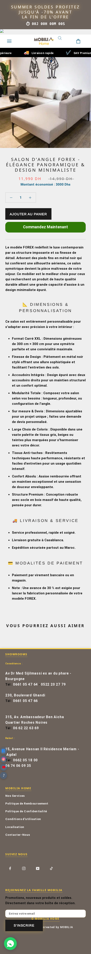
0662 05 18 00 (25, 760)
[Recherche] (63, 41)
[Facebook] (10, 868)
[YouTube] (37, 868)
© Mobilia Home (45, 918)
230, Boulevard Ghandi (25, 695)
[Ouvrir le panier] (81, 41)
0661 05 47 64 (25, 684)
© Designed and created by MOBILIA (45, 927)
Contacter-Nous (17, 834)
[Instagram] (23, 868)
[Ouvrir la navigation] (9, 41)
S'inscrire (24, 925)
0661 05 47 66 (25, 701)
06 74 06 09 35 (18, 766)
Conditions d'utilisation (23, 819)
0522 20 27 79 (53, 684)
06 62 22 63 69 (26, 728)
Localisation (14, 827)
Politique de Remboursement (26, 803)
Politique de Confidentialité (26, 811)
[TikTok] (51, 868)
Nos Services (15, 795)
